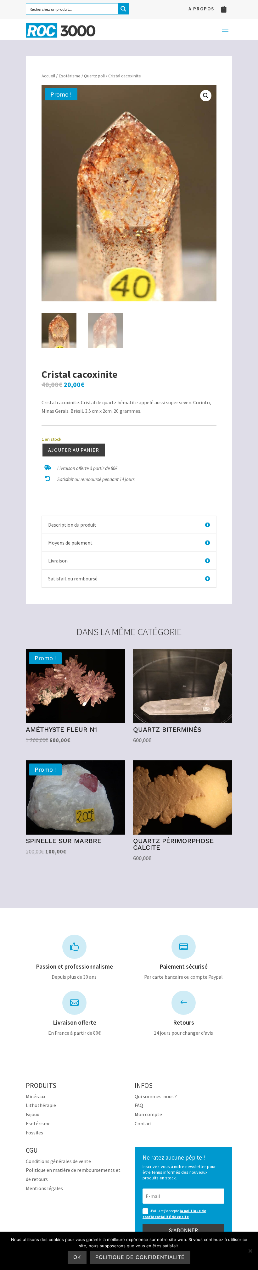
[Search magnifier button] (123, 8)
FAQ (139, 1105)
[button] (205, 95)
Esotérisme (70, 76)
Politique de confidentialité (140, 1257)
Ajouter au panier (73, 450)
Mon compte (148, 1114)
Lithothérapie (41, 1105)
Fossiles (34, 1132)
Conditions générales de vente (58, 1161)
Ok (77, 1257)
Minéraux (35, 1096)
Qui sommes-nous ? (156, 1096)
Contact (143, 1123)
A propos (201, 9)
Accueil (48, 76)
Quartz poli (94, 76)
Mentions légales (44, 1188)
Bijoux (32, 1114)
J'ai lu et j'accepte (174, 1213)
